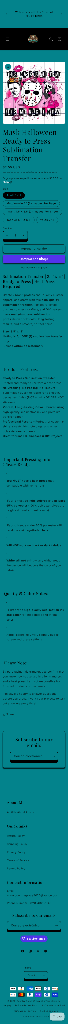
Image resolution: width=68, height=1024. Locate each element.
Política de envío (49, 1011)
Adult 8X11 (14, 195)
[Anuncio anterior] (6, 14)
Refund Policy (16, 868)
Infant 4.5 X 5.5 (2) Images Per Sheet (32, 211)
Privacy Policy (16, 852)
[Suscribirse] (54, 756)
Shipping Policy (17, 844)
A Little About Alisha (20, 812)
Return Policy (16, 835)
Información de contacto (36, 1016)
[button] (7, 39)
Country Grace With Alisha (31, 1001)
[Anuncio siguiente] (61, 14)
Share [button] (10, 714)
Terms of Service (18, 860)
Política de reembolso (26, 1005)
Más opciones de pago (34, 267)
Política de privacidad (53, 1005)
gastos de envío (14, 172)
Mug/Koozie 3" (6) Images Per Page (31, 203)
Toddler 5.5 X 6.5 (19, 220)
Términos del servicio (25, 1011)
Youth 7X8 (47, 220)
